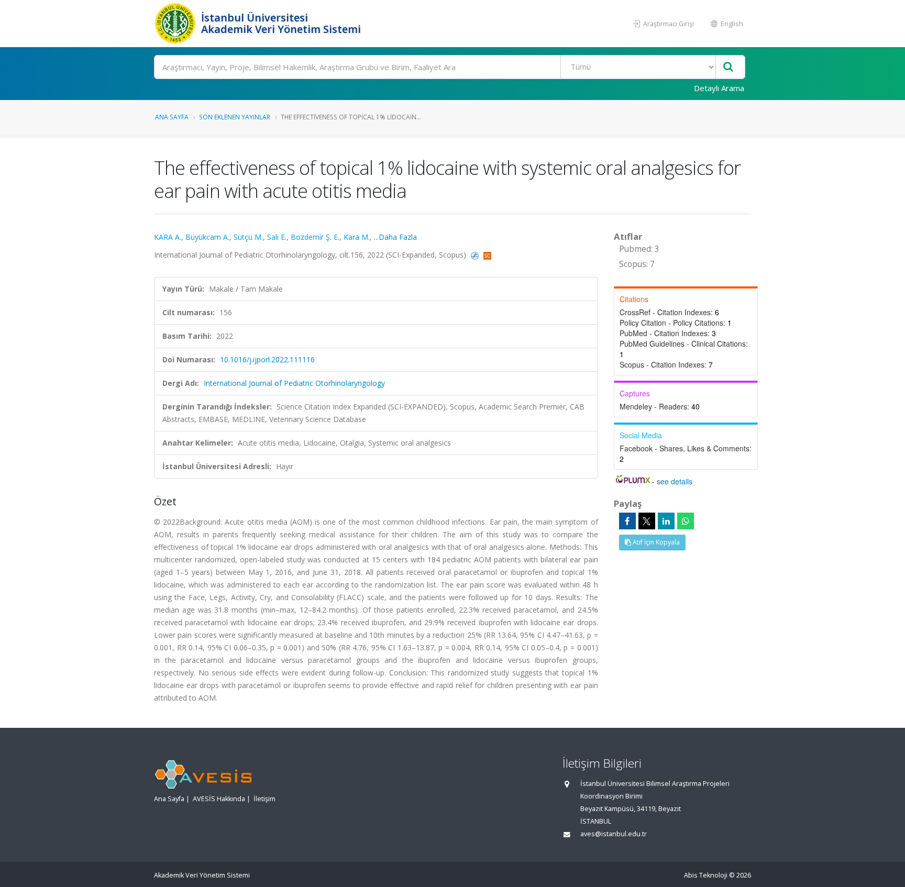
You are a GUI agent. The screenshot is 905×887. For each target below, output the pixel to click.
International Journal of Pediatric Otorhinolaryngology (294, 383)
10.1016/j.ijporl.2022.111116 (267, 359)
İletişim (264, 798)
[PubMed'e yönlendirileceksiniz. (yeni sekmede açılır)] (476, 255)
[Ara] (728, 67)
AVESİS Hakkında (219, 798)
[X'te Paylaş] (646, 521)
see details (674, 481)
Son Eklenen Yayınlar (234, 117)
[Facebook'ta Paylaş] (627, 521)
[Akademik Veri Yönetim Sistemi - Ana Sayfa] (176, 23)
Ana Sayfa (172, 117)
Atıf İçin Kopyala (655, 542)
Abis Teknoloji (705, 875)
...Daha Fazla (395, 237)
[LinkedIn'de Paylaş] (666, 521)
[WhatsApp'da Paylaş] (685, 521)
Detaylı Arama (719, 88)
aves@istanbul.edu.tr (613, 833)
